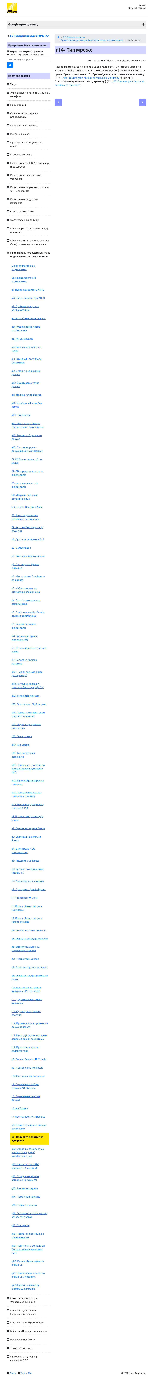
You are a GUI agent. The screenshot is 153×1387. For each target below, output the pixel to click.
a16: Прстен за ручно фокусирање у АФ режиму (27, 449)
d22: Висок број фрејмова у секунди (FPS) (28, 806)
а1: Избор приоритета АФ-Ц (28, 289)
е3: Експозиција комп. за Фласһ (26, 838)
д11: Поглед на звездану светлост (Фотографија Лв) (28, 685)
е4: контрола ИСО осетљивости (23, 850)
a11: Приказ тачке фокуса (27, 394)
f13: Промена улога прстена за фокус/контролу (30, 1025)
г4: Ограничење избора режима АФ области (25, 1086)
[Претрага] (10, 65)
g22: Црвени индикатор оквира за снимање (26, 1287)
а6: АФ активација (22, 338)
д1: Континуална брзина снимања (25, 566)
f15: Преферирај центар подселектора (25, 1049)
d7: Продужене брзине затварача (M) (25, 638)
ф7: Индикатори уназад (25, 958)
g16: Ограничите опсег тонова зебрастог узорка (29, 1215)
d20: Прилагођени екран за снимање (28, 782)
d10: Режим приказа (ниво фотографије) (27, 673)
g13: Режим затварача (25, 1188)
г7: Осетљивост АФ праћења (28, 1116)
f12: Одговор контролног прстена (26, 1013)
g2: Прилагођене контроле (27, 1067)
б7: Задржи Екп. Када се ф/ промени (27, 529)
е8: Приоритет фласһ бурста (29, 889)
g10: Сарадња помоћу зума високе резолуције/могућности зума (28, 1152)
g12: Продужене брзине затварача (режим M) (25, 1178)
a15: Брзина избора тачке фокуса (27, 437)
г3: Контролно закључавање (28, 1076)
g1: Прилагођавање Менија (29, 1059)
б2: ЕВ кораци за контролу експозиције (27, 473)
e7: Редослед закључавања (28, 881)
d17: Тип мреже (20, 744)
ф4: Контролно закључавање (29, 930)
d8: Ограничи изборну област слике (29, 649)
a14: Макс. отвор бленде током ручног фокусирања (27, 425)
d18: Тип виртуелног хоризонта (23, 755)
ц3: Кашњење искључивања (28, 556)
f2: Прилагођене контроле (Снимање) (27, 908)
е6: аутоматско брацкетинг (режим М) (28, 871)
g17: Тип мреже (20, 1225)
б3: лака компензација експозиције (25, 485)
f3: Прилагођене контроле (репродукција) (27, 920)
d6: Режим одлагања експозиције (24, 626)
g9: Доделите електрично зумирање (27, 1138)
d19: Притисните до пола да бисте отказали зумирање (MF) (28, 769)
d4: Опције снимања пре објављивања (26, 602)
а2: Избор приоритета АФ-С (28, 298)
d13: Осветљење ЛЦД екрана (29, 704)
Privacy (13, 1373)
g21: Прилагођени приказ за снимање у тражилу (28, 1275)
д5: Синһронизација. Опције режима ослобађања (28, 614)
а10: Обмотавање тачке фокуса (25, 384)
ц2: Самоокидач (21, 547)
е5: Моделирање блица (25, 860)
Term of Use (26, 1373)
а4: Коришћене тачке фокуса (29, 318)
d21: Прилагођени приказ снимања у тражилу (26, 794)
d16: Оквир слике (22, 736)
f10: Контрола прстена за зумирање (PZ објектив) (26, 989)
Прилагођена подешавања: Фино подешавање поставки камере (92, 40)
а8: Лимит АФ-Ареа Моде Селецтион (27, 360)
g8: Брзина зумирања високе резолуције (29, 1126)
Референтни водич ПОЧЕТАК (29, 35)
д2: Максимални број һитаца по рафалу (28, 578)
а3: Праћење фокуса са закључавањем (25, 308)
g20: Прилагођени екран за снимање (28, 1263)
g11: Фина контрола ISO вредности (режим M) (25, 1166)
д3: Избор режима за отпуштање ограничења (26, 590)
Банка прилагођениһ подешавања (24, 279)
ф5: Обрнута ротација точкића (30, 938)
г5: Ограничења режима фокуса (26, 1098)
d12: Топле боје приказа (26, 695)
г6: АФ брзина (20, 1108)
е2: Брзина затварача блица (28, 828)
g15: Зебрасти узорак (24, 1205)
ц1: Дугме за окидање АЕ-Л (28, 539)
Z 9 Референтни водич (74, 37)
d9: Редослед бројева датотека (24, 661)
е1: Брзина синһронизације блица (27, 818)
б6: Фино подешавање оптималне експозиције (25, 517)
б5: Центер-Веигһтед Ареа (27, 507)
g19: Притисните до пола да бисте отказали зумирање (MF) (28, 1249)
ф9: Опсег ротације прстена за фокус (30, 977)
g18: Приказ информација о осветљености (28, 1235)
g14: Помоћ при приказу (26, 1196)
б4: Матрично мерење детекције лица (25, 497)
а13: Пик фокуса (21, 415)
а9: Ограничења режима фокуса (26, 372)
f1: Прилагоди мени (25, 897)
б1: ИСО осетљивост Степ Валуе (27, 461)
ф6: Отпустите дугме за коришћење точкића (26, 948)
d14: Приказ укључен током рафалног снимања (28, 714)
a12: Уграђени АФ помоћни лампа (27, 405)
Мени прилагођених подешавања (23, 267)
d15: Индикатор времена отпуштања (26, 726)
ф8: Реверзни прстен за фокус (29, 967)
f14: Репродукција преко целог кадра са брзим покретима (30, 1037)
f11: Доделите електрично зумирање (27, 1001)
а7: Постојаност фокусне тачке (26, 348)
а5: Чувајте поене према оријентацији (26, 328)
